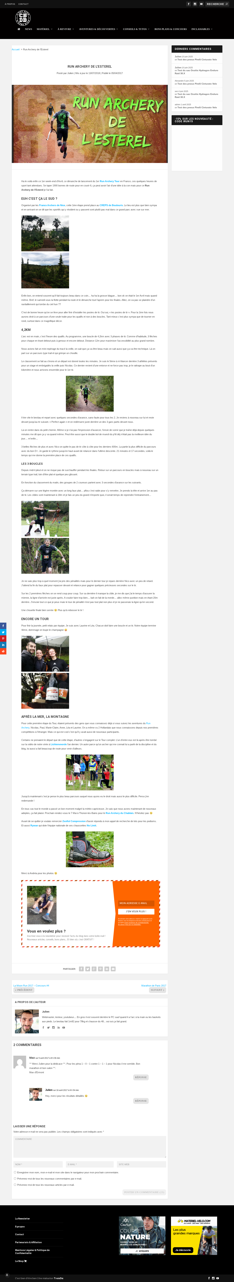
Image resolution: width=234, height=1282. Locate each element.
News (28, 29)
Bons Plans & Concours (171, 29)
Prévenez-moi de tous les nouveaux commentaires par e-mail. (49, 1178)
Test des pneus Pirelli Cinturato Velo (197, 59)
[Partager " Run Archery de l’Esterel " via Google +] (94, 969)
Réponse (141, 1077)
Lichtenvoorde (59, 744)
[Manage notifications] (7, 1275)
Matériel (43, 29)
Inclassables (200, 29)
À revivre (64, 29)
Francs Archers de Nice (52, 205)
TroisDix (58, 1278)
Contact (23, 4)
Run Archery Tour (110, 181)
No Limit (91, 825)
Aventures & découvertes (97, 29)
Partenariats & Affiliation (28, 1242)
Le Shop (19, 1261)
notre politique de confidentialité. (136, 922)
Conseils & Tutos (135, 29)
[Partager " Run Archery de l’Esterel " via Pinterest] (100, 969)
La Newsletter (22, 1218)
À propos (10, 4)
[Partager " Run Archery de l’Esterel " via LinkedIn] (107, 969)
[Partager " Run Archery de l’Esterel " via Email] (113, 969)
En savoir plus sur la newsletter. (129, 924)
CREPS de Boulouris (111, 205)
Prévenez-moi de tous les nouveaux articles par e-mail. (45, 1184)
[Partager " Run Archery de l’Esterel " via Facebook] (81, 969)
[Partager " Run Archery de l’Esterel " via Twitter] (88, 969)
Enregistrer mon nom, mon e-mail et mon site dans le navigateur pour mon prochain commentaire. (68, 1172)
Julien (70, 73)
